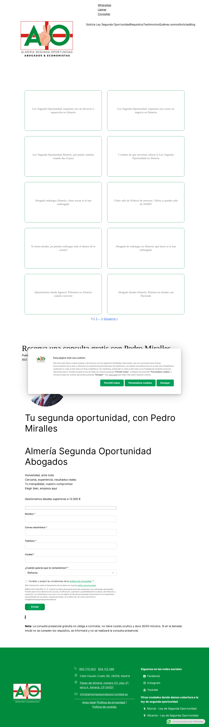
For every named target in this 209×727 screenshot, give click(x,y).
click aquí (113, 375)
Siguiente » (111, 318)
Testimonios (151, 24)
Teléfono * (30, 541)
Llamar (102, 9)
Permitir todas (112, 382)
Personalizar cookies (140, 382)
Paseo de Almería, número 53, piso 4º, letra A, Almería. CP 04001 (104, 685)
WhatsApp (104, 5)
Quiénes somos (169, 24)
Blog (192, 24)
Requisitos (136, 24)
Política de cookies (104, 706)
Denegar (165, 382)
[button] (151, 676)
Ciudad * (29, 554)
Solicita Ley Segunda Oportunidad (108, 24)
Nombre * (30, 514)
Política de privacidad (111, 702)
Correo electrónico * (36, 527)
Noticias (184, 24)
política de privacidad (80, 581)
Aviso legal (89, 702)
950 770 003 (87, 669)
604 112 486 (106, 669)
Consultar (104, 14)
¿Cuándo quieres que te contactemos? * (47, 568)
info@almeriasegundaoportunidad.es (104, 694)
